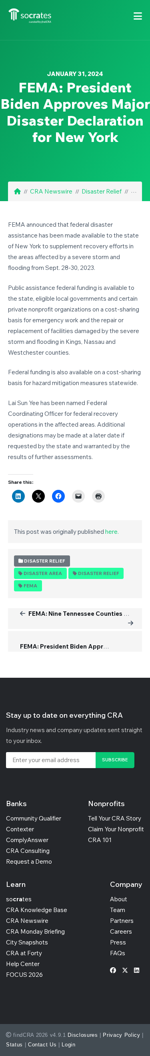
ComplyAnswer (27, 840)
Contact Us (42, 1045)
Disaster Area (43, 573)
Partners (122, 920)
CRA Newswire (51, 191)
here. (112, 531)
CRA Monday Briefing (35, 931)
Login (68, 1045)
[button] (138, 16)
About (118, 899)
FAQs (117, 953)
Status (14, 1045)
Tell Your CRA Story (114, 818)
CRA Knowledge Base (36, 910)
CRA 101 (100, 840)
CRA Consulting (28, 850)
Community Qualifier (33, 818)
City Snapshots (27, 942)
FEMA (30, 586)
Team (117, 910)
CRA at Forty (24, 953)
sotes (19, 899)
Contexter (20, 829)
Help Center (23, 964)
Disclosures (83, 1035)
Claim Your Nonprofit (116, 829)
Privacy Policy (121, 1035)
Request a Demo (29, 861)
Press (118, 942)
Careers (121, 931)
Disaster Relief (102, 191)
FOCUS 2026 (24, 974)
